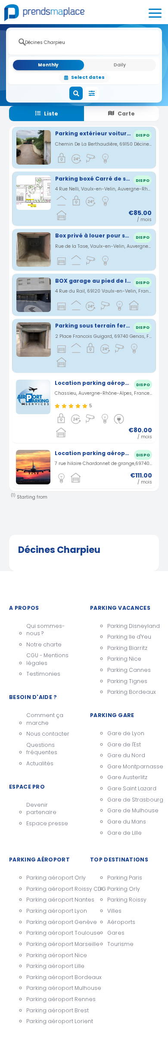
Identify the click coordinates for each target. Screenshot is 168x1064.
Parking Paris (124, 877)
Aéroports (121, 922)
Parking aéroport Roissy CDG (52, 888)
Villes (114, 910)
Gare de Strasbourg (133, 799)
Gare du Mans (126, 821)
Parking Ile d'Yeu (129, 636)
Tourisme (120, 944)
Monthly (48, 65)
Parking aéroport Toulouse (52, 932)
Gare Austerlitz (127, 777)
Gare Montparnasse (133, 766)
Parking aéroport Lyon (52, 910)
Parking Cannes (129, 670)
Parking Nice (124, 658)
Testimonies (43, 673)
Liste (51, 113)
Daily (120, 65)
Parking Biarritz (127, 648)
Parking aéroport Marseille (52, 944)
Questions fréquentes (41, 748)
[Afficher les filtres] (92, 93)
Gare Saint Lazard (131, 788)
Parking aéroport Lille (52, 966)
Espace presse (47, 823)
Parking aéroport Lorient (52, 1021)
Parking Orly (123, 888)
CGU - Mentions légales (47, 659)
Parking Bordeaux (131, 692)
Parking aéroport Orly (52, 877)
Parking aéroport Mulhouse (52, 988)
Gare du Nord (126, 755)
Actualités (39, 763)
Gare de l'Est (124, 744)
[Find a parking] (76, 93)
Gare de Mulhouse (133, 810)
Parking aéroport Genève (52, 922)
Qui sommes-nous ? (45, 629)
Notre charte (44, 644)
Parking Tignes (127, 681)
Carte (126, 113)
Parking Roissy (126, 899)
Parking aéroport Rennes (52, 999)
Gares (115, 932)
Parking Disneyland (133, 626)
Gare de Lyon (125, 733)
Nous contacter (47, 733)
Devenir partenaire (41, 808)
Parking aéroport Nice (52, 955)
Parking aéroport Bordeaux (52, 977)
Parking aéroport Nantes (52, 899)
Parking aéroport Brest (52, 1010)
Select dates (88, 77)
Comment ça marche (44, 719)
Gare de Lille (124, 832)
